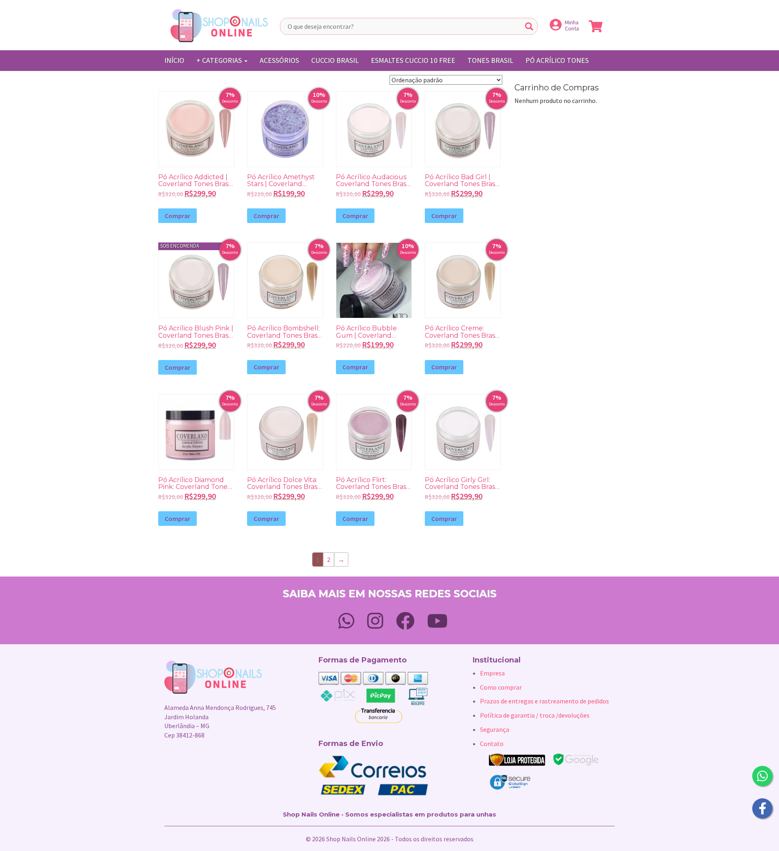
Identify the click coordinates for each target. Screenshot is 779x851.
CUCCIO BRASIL (335, 60)
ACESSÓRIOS (279, 60)
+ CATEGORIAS (219, 60)
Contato (492, 744)
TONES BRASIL (490, 60)
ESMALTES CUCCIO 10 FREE (413, 60)
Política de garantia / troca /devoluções (535, 715)
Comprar (177, 216)
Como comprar (501, 687)
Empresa (492, 673)
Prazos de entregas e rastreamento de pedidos (544, 701)
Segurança (494, 729)
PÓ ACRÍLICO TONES (557, 60)
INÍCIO (174, 60)
